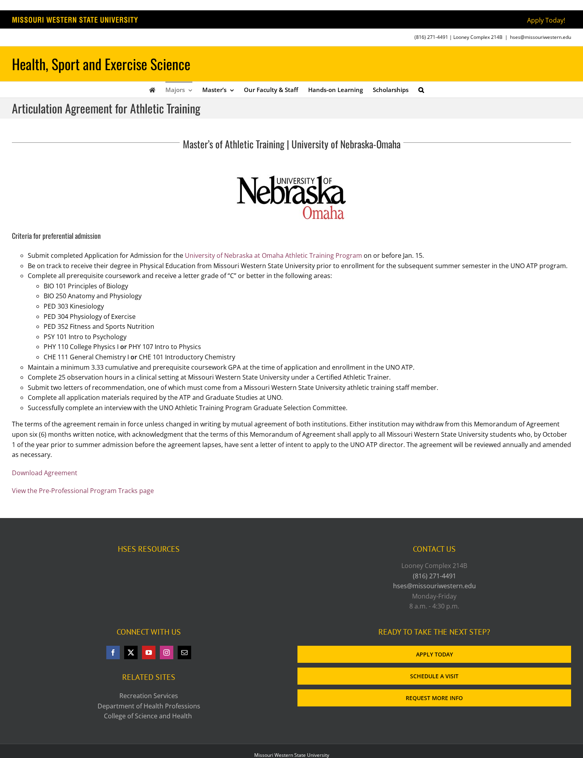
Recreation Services (148, 695)
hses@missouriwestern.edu (540, 37)
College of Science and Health (149, 716)
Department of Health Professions (149, 706)
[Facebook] (113, 652)
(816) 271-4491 (431, 37)
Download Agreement (44, 472)
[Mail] (184, 652)
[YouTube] (148, 652)
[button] (421, 90)
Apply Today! (546, 20)
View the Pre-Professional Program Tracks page (83, 490)
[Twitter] (131, 652)
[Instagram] (166, 652)
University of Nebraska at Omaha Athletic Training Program (273, 255)
